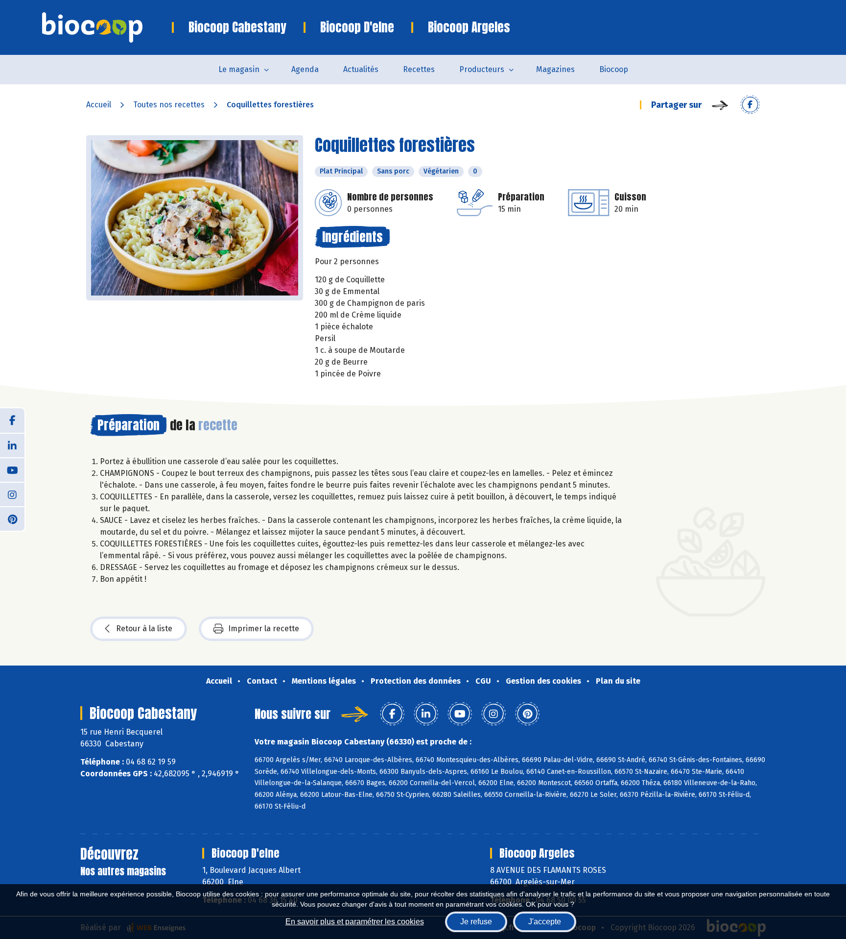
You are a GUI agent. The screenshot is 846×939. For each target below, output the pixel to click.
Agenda (305, 69)
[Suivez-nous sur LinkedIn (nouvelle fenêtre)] (12, 445)
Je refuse (476, 921)
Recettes (419, 69)
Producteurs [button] (481, 69)
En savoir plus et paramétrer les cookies (354, 921)
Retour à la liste (144, 628)
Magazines (555, 69)
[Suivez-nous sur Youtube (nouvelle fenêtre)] (12, 469)
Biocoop (613, 69)
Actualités (360, 69)
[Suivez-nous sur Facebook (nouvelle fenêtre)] (12, 420)
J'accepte (544, 921)
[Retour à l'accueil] (107, 27)
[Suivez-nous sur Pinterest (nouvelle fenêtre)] (12, 518)
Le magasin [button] (238, 69)
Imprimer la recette (263, 628)
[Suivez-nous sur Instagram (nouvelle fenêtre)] (12, 494)
